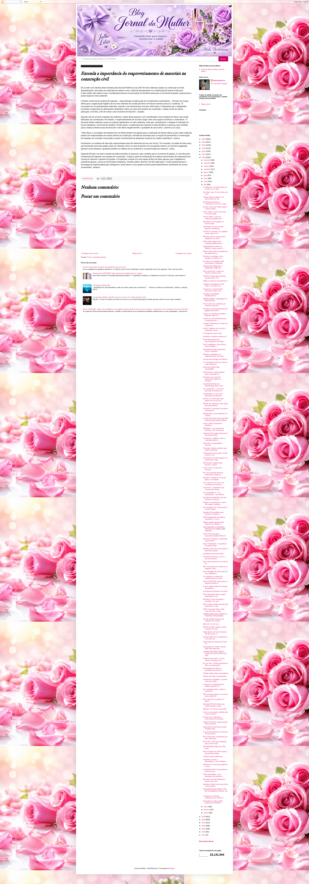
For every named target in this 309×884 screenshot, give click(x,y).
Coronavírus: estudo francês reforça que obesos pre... (213, 290)
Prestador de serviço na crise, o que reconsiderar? (214, 558)
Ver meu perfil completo (219, 84)
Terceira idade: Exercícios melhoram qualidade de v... (213, 218)
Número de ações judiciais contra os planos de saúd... (214, 628)
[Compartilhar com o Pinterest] (111, 178)
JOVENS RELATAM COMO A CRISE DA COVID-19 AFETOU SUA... (215, 653)
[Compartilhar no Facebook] (108, 178)
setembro (207, 169)
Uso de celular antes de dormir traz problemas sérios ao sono (104, 267)
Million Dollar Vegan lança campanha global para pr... (213, 242)
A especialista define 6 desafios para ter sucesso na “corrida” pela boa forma (119, 297)
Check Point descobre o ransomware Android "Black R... (215, 535)
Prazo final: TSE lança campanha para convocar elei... (215, 742)
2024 (204, 145)
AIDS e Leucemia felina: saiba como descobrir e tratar (213, 610)
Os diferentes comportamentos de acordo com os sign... (215, 188)
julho (205, 175)
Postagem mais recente (89, 253)
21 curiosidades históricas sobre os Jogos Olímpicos (215, 363)
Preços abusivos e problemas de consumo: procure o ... (214, 305)
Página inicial (137, 253)
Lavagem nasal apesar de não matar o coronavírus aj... (213, 285)
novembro (207, 163)
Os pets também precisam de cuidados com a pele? (213, 620)
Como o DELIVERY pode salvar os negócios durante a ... (215, 582)
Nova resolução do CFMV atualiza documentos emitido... (215, 752)
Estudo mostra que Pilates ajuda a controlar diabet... (215, 208)
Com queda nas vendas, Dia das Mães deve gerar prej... (214, 648)
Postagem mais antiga (183, 253)
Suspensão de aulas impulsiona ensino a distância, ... (214, 350)
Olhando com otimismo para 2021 (215, 709)
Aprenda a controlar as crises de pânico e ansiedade (214, 479)
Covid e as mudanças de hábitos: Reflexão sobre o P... (214, 315)
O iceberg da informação (101, 285)
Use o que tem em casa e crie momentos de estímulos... (213, 483)
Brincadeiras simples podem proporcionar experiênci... (213, 802)
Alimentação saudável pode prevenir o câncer (212, 464)
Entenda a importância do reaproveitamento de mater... (214, 355)
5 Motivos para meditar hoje (212, 756)
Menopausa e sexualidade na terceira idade (213, 223)
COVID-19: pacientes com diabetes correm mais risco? (215, 232)
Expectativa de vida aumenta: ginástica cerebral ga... (213, 227)
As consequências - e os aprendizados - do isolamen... (214, 493)
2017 (204, 823)
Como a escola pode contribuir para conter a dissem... (215, 713)
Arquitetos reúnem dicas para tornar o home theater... (215, 785)
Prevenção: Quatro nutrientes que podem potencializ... (215, 449)
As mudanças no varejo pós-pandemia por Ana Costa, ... (213, 577)
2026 (204, 139)
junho (206, 178)
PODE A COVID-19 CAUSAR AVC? (215, 281)
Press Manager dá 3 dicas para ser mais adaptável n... (215, 572)
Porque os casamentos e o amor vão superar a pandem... (214, 503)
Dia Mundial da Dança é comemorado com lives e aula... (215, 203)
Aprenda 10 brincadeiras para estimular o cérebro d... (213, 513)
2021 (204, 154)
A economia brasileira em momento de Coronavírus (215, 733)
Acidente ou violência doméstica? (215, 336)
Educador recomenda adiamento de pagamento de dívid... (215, 310)
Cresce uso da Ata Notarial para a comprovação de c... (215, 319)
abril (205, 184)
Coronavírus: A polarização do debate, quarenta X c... (213, 685)
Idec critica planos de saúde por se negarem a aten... (215, 567)
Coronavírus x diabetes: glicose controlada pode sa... (214, 439)
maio (205, 181)
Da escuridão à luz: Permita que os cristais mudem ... (215, 508)
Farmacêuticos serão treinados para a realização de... (214, 373)
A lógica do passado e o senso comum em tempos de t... (214, 659)
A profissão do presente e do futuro (215, 591)
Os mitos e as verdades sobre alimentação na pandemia (213, 262)
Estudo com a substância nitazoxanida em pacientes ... (214, 718)
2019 (204, 817)
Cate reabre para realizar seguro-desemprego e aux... (214, 595)
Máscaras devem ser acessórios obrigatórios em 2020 (214, 237)
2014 (204, 832)
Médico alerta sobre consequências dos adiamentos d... (215, 252)
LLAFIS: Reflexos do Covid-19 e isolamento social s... (214, 329)
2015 (204, 829)
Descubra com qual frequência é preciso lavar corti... (214, 780)
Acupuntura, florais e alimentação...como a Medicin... (215, 760)
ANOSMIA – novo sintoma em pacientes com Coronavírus (213, 429)
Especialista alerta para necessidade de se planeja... (214, 340)
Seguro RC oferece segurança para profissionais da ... (215, 723)
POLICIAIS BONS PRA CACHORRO (211, 368)
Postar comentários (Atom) (96, 257)
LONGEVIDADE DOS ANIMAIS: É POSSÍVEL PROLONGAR (215, 615)
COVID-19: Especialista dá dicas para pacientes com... (214, 277)
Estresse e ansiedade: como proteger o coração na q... (213, 257)
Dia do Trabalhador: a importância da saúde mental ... (215, 545)
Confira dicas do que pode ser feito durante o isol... (215, 454)
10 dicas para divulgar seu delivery (215, 359)
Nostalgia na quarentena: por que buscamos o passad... (214, 498)
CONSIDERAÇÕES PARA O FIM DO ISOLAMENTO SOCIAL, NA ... (215, 791)
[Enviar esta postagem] (97, 178)
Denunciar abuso (206, 841)
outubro (206, 166)
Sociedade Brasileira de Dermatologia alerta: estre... (213, 385)
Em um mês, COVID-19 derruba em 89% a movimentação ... (215, 664)
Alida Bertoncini (219, 80)
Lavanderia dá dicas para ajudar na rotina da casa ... (215, 770)
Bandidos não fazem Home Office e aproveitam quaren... (215, 550)
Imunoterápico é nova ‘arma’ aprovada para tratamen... (213, 395)
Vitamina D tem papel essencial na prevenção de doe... (215, 434)
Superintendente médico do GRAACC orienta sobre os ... (214, 247)
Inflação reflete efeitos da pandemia (215, 673)
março (206, 807)
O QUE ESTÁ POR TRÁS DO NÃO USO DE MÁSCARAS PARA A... (215, 419)
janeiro (206, 813)
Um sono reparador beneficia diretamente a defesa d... (213, 474)
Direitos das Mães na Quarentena (214, 676)
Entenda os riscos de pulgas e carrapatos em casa (213, 600)
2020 (204, 157)
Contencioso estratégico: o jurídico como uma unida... (215, 680)
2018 (204, 820)
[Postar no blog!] (104, 178)
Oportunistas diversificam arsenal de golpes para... (214, 728)
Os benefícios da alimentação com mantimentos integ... (215, 459)
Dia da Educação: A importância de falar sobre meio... (215, 738)
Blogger (171, 868)
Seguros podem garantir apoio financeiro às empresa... (213, 523)
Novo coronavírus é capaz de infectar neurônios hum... (213, 272)
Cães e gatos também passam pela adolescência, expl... (215, 605)
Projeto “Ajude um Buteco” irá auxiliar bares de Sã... (213, 198)
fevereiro (207, 810)
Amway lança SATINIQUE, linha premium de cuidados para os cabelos (117, 273)
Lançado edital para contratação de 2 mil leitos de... (215, 638)
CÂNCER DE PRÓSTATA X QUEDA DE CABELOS (212, 267)
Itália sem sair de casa (211, 624)
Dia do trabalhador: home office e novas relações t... (214, 345)
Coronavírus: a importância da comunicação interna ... (213, 488)
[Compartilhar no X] (106, 178)
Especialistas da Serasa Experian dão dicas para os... (215, 633)
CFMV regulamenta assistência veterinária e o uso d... (214, 518)
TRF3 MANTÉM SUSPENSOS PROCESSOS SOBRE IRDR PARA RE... (214, 529)
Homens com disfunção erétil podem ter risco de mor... (213, 400)
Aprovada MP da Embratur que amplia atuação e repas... (214, 705)
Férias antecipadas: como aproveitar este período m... (213, 775)
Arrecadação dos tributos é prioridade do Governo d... (213, 669)
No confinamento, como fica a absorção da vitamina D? (213, 390)
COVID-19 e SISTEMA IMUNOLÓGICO (211, 295)
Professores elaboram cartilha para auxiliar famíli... (215, 540)
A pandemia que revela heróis (213, 554)
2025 (204, 142)
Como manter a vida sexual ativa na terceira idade (214, 213)
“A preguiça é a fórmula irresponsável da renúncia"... (214, 797)
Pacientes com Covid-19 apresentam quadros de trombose (212, 379)
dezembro (207, 160)
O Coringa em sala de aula (212, 333)
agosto (206, 172)
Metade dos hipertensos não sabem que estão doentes (215, 404)
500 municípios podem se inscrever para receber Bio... (215, 695)
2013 (204, 835)
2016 (204, 826)
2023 (204, 148)
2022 (204, 151)
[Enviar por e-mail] (102, 178)
